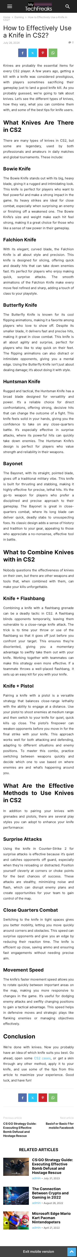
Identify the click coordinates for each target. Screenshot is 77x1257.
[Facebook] (22, 53)
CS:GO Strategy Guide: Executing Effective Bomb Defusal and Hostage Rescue (19, 1129)
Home (6, 17)
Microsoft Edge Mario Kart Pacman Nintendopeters (51, 1217)
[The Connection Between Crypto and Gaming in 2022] (16, 1196)
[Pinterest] (42, 53)
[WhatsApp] (53, 53)
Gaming (19, 17)
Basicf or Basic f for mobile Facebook (60, 1125)
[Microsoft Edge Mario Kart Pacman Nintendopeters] (16, 1221)
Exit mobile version (38, 1251)
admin (36, 1178)
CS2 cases (42, 1058)
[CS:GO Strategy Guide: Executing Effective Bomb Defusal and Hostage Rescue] (16, 1167)
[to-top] (71, 1250)
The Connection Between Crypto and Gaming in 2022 (50, 1193)
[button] (9, 6)
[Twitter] (32, 53)
